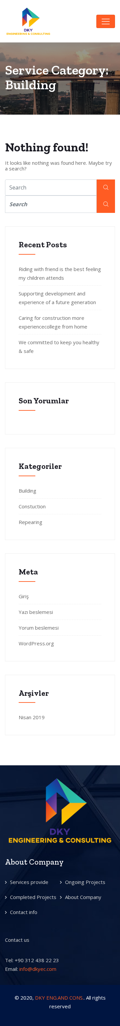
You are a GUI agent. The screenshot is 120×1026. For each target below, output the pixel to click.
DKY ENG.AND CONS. (59, 997)
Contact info (23, 912)
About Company (83, 897)
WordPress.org (36, 643)
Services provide (29, 882)
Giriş (24, 596)
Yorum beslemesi (39, 627)
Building (27, 490)
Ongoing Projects (85, 882)
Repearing (30, 522)
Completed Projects (33, 897)
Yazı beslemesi (36, 612)
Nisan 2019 (32, 717)
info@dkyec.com (37, 969)
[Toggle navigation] (105, 21)
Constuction (32, 506)
